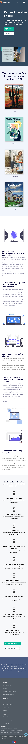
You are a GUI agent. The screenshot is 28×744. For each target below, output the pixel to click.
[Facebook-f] (13, 742)
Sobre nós (5, 701)
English (17, 2)
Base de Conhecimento (8, 716)
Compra (5, 688)
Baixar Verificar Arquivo (8, 720)
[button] (24, 2)
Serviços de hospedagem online (10, 691)
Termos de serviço (7, 707)
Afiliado (5, 710)
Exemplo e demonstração (8, 694)
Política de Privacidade (8, 704)
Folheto (14, 143)
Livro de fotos (14, 176)
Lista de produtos (7, 685)
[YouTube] (15, 742)
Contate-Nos (6, 723)
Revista (14, 111)
